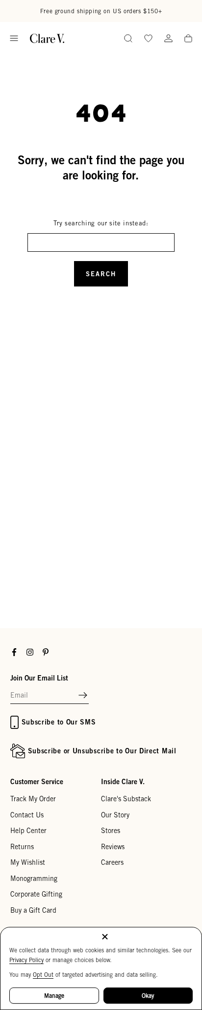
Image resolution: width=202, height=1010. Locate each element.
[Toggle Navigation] (14, 38)
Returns (22, 847)
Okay (148, 995)
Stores (110, 830)
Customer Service (36, 781)
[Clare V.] (47, 38)
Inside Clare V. (123, 781)
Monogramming (33, 878)
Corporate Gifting (36, 894)
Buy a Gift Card (33, 910)
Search (101, 274)
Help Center (28, 830)
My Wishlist (27, 862)
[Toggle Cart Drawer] (188, 39)
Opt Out (43, 974)
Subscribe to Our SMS (59, 722)
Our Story (115, 815)
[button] (83, 695)
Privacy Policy (26, 960)
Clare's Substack (126, 799)
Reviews (113, 847)
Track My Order (33, 799)
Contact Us (27, 815)
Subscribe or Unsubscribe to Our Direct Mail (102, 751)
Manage (54, 995)
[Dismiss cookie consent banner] (105, 937)
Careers (112, 862)
